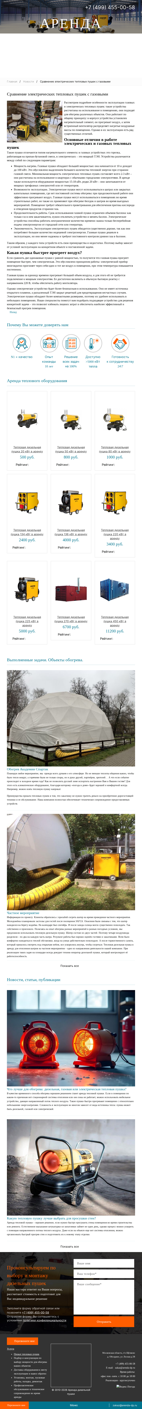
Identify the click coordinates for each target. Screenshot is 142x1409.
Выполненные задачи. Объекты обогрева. (45, 659)
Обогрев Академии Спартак (27, 769)
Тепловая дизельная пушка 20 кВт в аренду (27, 449)
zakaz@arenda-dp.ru (125, 1405)
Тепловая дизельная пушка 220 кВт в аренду (115, 534)
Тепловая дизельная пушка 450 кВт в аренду (115, 621)
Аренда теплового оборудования (37, 380)
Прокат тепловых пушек (26, 1354)
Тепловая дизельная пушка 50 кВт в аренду (71, 449)
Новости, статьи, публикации (33, 979)
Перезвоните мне (24, 1341)
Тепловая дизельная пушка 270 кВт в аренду (70, 619)
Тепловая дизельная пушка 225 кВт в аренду (27, 621)
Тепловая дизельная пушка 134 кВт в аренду (27, 532)
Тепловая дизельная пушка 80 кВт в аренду (115, 449)
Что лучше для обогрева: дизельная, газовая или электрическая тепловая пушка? (66, 1089)
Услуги (10, 1349)
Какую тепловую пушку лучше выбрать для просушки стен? (51, 1218)
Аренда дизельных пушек (71, 41)
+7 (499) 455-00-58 (110, 7)
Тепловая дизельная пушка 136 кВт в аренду (71, 532)
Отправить (104, 1321)
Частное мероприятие (23, 913)
